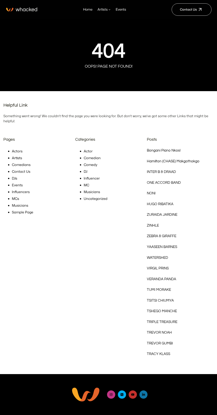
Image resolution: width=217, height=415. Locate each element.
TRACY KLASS (158, 354)
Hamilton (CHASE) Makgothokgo (173, 161)
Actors (17, 151)
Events (17, 185)
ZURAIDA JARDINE (162, 214)
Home (87, 9)
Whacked (27, 9)
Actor (88, 151)
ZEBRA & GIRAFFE (161, 236)
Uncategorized (95, 198)
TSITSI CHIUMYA (160, 300)
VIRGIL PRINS (158, 268)
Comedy (90, 164)
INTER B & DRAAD (161, 172)
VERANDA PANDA (161, 279)
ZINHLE (153, 225)
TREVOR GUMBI (160, 343)
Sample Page (22, 212)
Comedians (21, 164)
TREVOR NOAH (159, 332)
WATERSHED (157, 257)
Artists (17, 158)
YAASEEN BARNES (162, 247)
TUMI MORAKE (159, 289)
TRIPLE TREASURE (162, 322)
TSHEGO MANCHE (162, 311)
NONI (151, 193)
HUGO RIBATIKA (160, 204)
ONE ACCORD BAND (164, 182)
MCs (15, 198)
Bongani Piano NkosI (164, 150)
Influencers (21, 191)
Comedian (92, 158)
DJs (14, 178)
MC (86, 185)
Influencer (92, 178)
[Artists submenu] (109, 9)
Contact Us (188, 9)
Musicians (20, 205)
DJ (85, 171)
